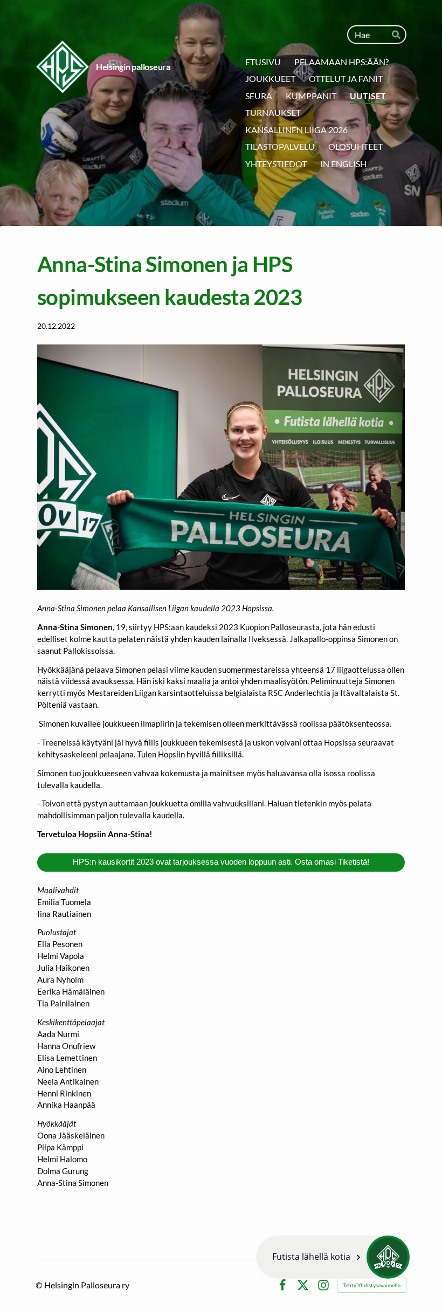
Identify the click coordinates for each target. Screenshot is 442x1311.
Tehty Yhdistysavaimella (371, 1285)
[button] (333, 1257)
